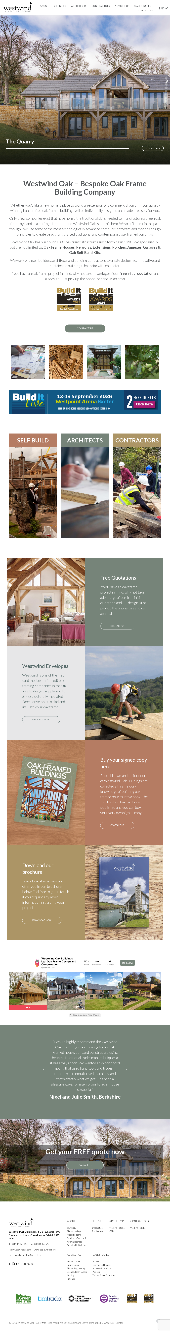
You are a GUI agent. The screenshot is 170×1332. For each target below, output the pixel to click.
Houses (95, 1266)
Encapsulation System (77, 1277)
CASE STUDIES (100, 1259)
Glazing (70, 1280)
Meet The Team (74, 1240)
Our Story (71, 1233)
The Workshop (74, 1236)
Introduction (97, 1233)
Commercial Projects (102, 1270)
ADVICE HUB (74, 1259)
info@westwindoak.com (20, 1255)
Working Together (117, 1233)
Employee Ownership (77, 1243)
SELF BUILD (33, 440)
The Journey (97, 1236)
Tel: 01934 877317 (18, 1249)
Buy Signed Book (33, 1260)
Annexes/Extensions (101, 1273)
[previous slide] (44, 1072)
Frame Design (73, 1270)
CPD (111, 1236)
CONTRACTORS (137, 440)
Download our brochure (44, 1255)
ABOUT (71, 1226)
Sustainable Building (76, 1250)
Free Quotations (16, 1260)
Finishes (71, 1284)
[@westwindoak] (37, 963)
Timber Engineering (76, 1273)
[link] (85, 402)
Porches (96, 1277)
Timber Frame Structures (104, 1280)
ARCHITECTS (85, 440)
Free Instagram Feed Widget (86, 1015)
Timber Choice (73, 1266)
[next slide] (126, 1072)
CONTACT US (27, 1269)
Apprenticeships (74, 1247)
